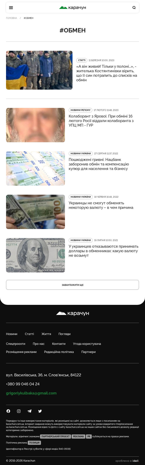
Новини (11, 334)
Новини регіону (80, 110)
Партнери (88, 352)
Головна (11, 18)
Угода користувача (87, 344)
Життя (46, 334)
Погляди (65, 334)
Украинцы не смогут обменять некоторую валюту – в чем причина (101, 205)
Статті (81, 60)
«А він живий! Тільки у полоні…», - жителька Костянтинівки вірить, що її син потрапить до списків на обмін (106, 73)
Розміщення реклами (21, 352)
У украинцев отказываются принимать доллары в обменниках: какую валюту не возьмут (103, 251)
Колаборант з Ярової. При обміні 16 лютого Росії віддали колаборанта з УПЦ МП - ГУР (101, 121)
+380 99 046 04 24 (23, 384)
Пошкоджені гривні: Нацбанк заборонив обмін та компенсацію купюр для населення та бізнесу (99, 164)
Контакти (59, 344)
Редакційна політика (59, 352)
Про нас (39, 344)
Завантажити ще (72, 285)
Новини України (81, 153)
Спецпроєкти (15, 344)
